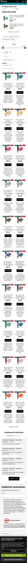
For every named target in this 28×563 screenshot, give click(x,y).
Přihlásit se (6, 533)
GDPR (5, 504)
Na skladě (7, 52)
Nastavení (13, 551)
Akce (6, 54)
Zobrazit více (14, 478)
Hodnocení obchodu (14, 432)
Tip (5, 58)
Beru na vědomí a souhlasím (13, 555)
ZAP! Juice (7, 65)
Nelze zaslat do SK (9, 60)
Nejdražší (17, 36)
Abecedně (12, 39)
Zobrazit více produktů (13, 32)
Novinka (6, 56)
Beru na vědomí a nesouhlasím (13, 559)
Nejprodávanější (6, 39)
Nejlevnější (12, 36)
